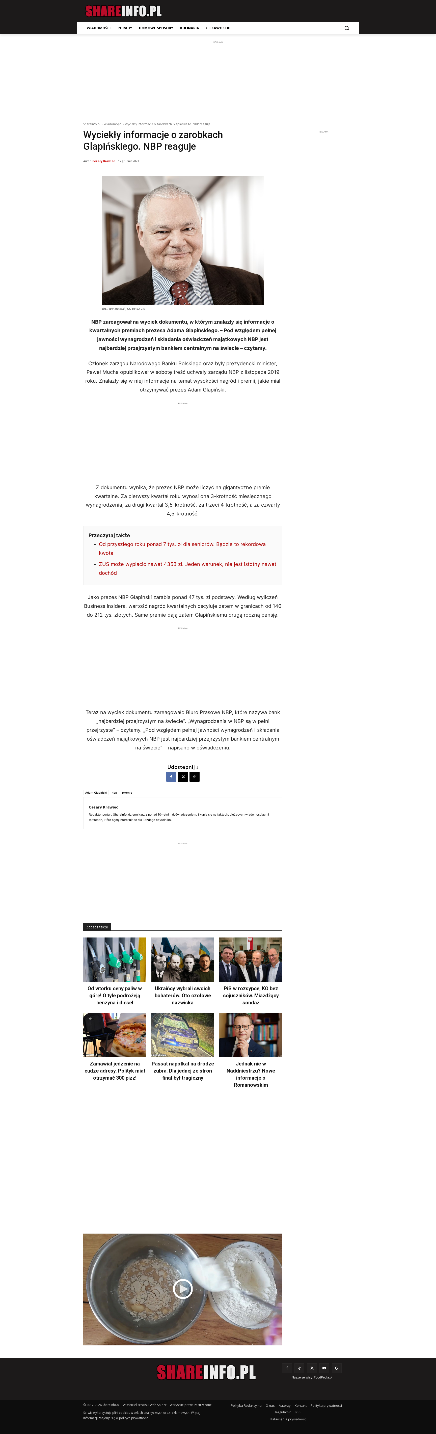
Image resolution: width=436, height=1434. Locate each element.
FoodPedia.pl (323, 1377)
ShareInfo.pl (91, 124)
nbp (114, 792)
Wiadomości (113, 124)
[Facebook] (171, 777)
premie (127, 792)
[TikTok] (299, 1368)
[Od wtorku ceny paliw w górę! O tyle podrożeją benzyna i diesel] (114, 959)
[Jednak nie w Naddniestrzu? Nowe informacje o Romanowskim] (250, 1035)
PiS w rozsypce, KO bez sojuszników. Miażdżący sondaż (251, 995)
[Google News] (337, 1368)
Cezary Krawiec (103, 161)
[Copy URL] (194, 777)
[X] (183, 777)
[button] (347, 28)
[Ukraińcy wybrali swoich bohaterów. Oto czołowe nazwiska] (182, 959)
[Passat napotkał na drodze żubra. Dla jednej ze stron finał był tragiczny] (182, 1035)
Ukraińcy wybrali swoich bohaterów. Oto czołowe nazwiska (183, 995)
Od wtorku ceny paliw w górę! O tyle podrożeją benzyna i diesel (115, 995)
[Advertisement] (218, 80)
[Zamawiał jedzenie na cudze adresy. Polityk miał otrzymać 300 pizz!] (114, 1035)
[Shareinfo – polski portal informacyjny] (123, 11)
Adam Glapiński (96, 792)
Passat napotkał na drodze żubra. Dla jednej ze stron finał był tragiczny (183, 1071)
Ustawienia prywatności (288, 1419)
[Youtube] (324, 1368)
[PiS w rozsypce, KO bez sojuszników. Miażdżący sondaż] (250, 959)
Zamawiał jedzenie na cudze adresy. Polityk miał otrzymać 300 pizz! (115, 1071)
